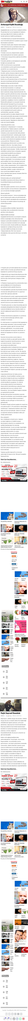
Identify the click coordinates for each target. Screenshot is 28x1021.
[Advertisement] (14, 251)
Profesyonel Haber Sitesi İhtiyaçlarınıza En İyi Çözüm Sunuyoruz (17, 5)
